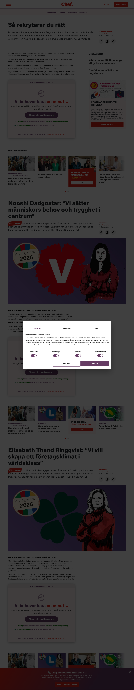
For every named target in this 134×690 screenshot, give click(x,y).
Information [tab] (67, 328)
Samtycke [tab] (37, 328)
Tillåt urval (66, 364)
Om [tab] (96, 328)
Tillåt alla (95, 364)
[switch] (56, 355)
